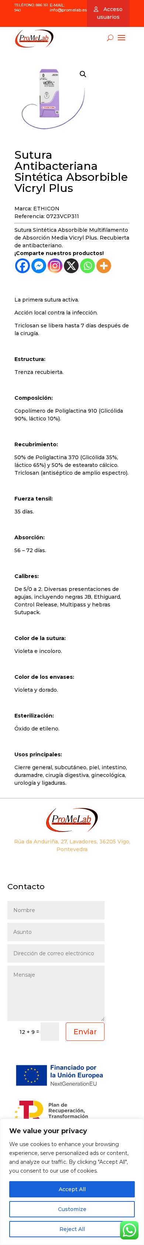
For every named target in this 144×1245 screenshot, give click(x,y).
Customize (72, 1209)
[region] (72, 1182)
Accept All (72, 1189)
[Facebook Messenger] (38, 265)
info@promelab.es (68, 10)
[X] (71, 265)
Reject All (72, 1229)
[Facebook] (22, 265)
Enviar (85, 1031)
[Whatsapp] (87, 265)
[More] (103, 265)
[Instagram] (55, 265)
